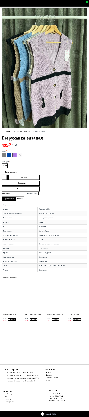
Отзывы (19, 199)
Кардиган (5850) (73, 314)
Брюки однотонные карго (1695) (34, 314)
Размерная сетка (11, 172)
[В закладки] (17, 319)
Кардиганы (27, 131)
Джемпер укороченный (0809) (56, 314)
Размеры (5, 161)
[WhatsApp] (42, 414)
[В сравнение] (20, 319)
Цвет (4, 151)
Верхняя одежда (17, 131)
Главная (7, 131)
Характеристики (8, 199)
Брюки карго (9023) (9, 314)
